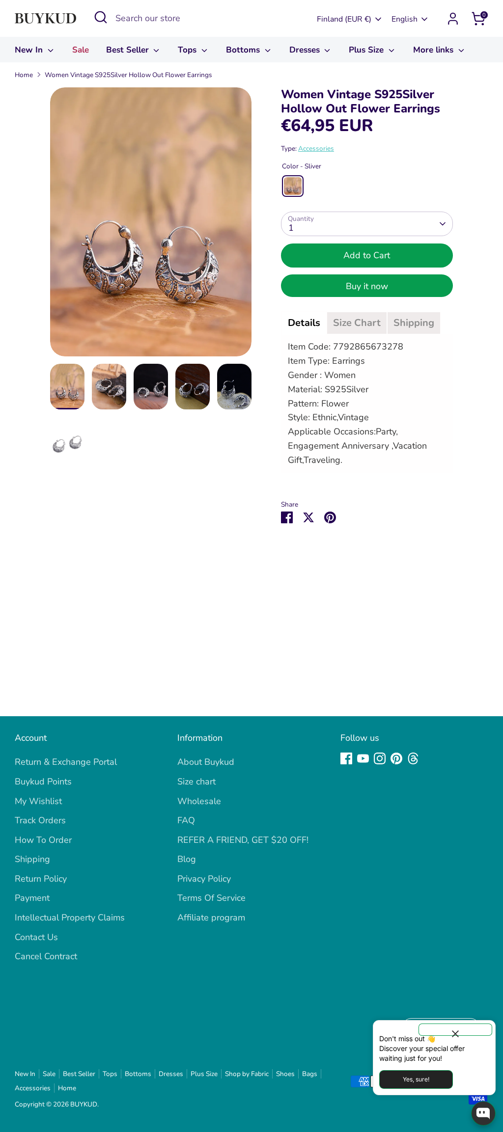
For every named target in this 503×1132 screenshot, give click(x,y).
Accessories (316, 148)
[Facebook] (346, 758)
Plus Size (367, 49)
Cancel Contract (46, 956)
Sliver (293, 186)
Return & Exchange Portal (66, 762)
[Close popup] (455, 1029)
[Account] (453, 18)
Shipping (32, 859)
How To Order (43, 840)
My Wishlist (38, 801)
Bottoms (244, 49)
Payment (32, 898)
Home (24, 75)
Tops (188, 49)
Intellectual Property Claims (70, 917)
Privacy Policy (204, 879)
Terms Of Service (211, 898)
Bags (309, 1073)
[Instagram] (380, 758)
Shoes (285, 1073)
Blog (186, 859)
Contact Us (36, 937)
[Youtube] (363, 758)
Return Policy (41, 879)
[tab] (304, 323)
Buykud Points (43, 781)
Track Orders (40, 820)
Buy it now (367, 286)
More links (434, 49)
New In (30, 49)
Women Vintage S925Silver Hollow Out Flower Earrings (128, 75)
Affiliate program (211, 917)
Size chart (196, 781)
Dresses (305, 49)
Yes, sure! (416, 1079)
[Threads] (413, 758)
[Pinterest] (396, 758)
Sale (80, 49)
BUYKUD (83, 1104)
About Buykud (205, 762)
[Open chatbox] (483, 1113)
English (404, 19)
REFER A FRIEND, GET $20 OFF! (242, 840)
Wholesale (199, 801)
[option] (151, 225)
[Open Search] (101, 17)
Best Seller (128, 49)
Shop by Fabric (247, 1073)
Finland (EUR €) (344, 19)
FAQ (186, 820)
